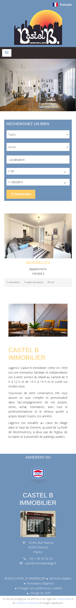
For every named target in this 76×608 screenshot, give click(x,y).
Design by (40, 593)
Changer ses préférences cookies (40, 588)
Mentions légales (60, 578)
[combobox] (38, 134)
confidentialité (63, 598)
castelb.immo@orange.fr (40, 563)
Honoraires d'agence (40, 583)
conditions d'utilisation (27, 602)
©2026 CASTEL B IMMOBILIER (25, 578)
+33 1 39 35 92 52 (40, 559)
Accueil (38, 27)
